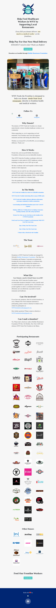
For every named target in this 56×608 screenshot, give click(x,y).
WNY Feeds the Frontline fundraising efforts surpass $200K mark (28, 196)
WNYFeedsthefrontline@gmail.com (22, 313)
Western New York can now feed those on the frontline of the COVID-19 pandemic (28, 215)
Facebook (19, 117)
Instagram (37, 117)
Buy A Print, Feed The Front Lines (28, 225)
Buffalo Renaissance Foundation (37, 53)
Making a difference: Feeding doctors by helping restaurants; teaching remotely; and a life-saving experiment (28, 210)
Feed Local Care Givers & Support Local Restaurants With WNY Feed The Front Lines (28, 221)
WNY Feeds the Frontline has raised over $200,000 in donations (28, 192)
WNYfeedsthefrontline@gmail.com (21, 308)
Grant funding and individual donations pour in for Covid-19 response (28, 205)
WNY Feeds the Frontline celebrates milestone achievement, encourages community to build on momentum (28, 200)
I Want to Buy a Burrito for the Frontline (28, 232)
